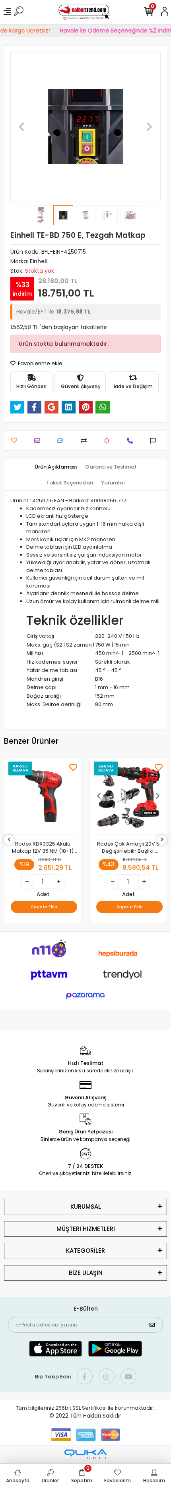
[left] (9, 840)
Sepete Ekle (44, 906)
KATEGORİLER (85, 1250)
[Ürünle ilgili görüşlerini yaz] (62, 441)
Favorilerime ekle (39, 363)
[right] (162, 840)
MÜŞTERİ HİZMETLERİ (85, 1229)
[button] (21, 126)
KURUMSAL (85, 1206)
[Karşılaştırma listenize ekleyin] (86, 441)
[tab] (56, 467)
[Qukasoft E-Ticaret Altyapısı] (85, 1454)
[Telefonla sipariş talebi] (132, 441)
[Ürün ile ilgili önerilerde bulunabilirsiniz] (155, 441)
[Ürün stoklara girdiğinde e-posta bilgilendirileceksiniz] (108, 441)
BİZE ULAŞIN (86, 1273)
